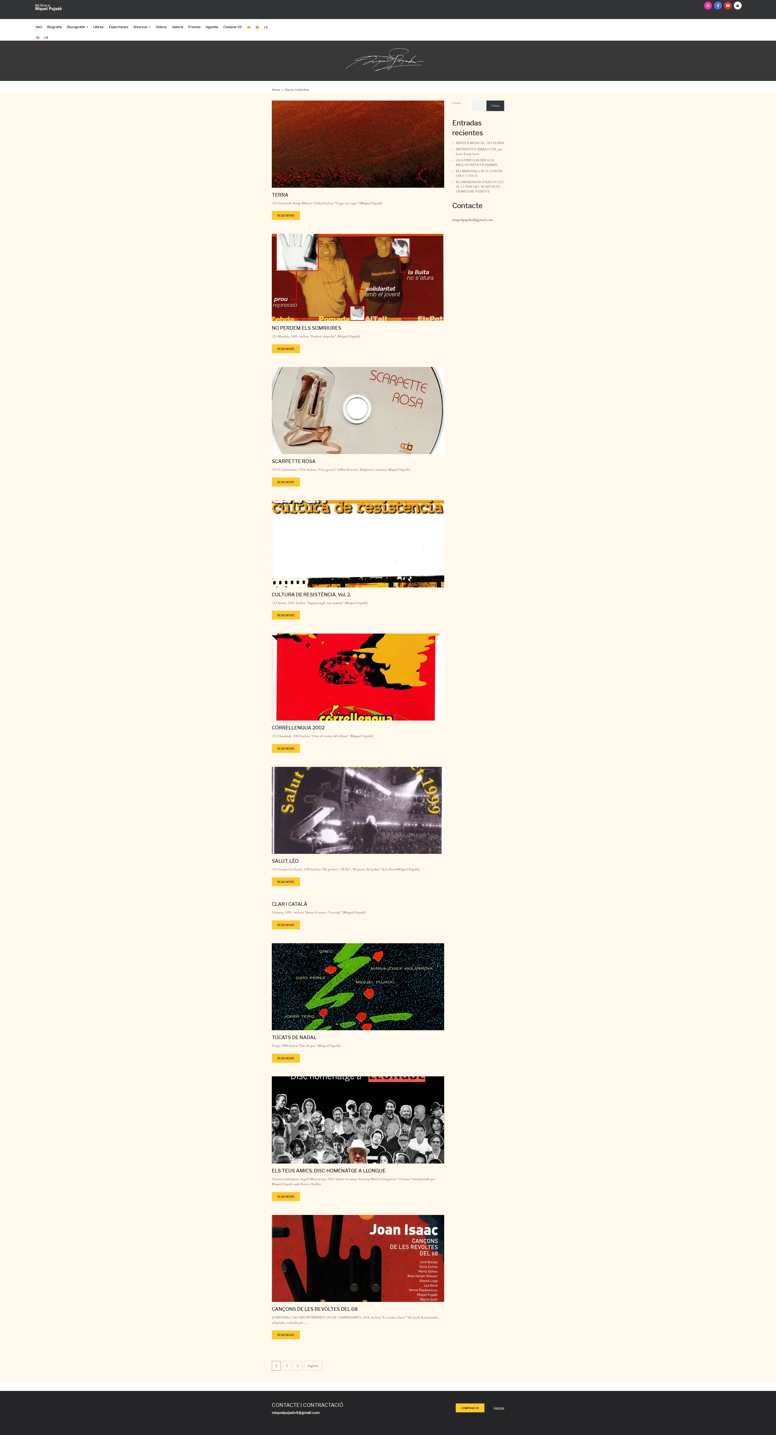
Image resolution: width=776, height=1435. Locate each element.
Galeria (177, 27)
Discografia (76, 27)
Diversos (141, 27)
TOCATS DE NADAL (294, 1037)
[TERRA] (358, 144)
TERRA (280, 195)
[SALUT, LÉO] (358, 810)
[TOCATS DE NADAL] (358, 986)
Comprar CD (232, 27)
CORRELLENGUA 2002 (298, 728)
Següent (313, 1366)
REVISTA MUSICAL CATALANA (480, 143)
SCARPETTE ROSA (294, 461)
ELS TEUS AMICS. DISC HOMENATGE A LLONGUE (329, 1171)
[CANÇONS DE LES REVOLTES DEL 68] (358, 1258)
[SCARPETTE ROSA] (358, 410)
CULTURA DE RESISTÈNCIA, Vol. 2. (311, 595)
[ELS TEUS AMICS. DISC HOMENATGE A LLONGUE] (358, 1119)
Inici (39, 27)
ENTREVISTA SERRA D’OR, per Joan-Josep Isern (479, 151)
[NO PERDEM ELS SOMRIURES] (358, 277)
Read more (285, 215)
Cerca (456, 103)
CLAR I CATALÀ (289, 904)
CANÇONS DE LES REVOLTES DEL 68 (315, 1309)
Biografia (54, 27)
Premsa (194, 27)
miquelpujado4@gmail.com (472, 220)
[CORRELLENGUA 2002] (358, 677)
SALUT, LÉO (285, 861)
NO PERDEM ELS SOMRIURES (306, 328)
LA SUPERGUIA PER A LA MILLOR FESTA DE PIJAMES (477, 162)
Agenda (212, 27)
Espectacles (118, 27)
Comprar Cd (470, 1408)
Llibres (98, 27)
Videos (161, 27)
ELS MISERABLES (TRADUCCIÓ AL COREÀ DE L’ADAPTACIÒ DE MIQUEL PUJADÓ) (480, 187)
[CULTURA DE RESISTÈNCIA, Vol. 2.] (358, 543)
